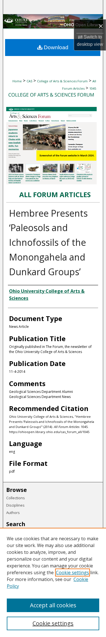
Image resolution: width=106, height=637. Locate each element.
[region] (53, 582)
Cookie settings (72, 572)
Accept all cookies (53, 605)
